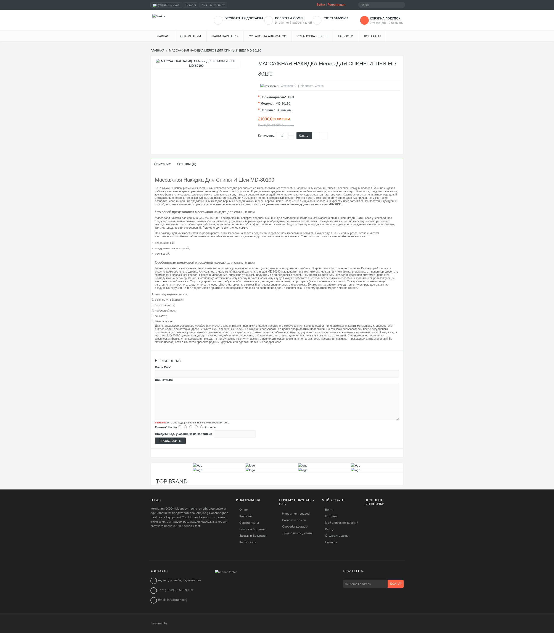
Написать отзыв (312, 85)
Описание (162, 164)
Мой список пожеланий (341, 522)
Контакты (245, 516)
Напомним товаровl (296, 513)
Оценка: (161, 427)
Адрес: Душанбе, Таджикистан (179, 580)
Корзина (331, 516)
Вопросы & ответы (252, 529)
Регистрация (336, 4)
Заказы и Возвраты (252, 535)
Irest (291, 97)
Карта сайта (247, 542)
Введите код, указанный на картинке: (183, 434)
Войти (321, 4)
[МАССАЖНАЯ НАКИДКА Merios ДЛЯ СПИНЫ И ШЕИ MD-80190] (196, 63)
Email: (162, 599)
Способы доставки (295, 526)
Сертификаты (249, 522)
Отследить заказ (336, 535)
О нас (243, 509)
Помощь (331, 542)
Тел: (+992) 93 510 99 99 (175, 590)
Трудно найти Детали (297, 533)
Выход (329, 529)
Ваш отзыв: (164, 379)
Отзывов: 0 (288, 85)
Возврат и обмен (294, 520)
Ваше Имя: (163, 367)
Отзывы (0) (186, 164)
